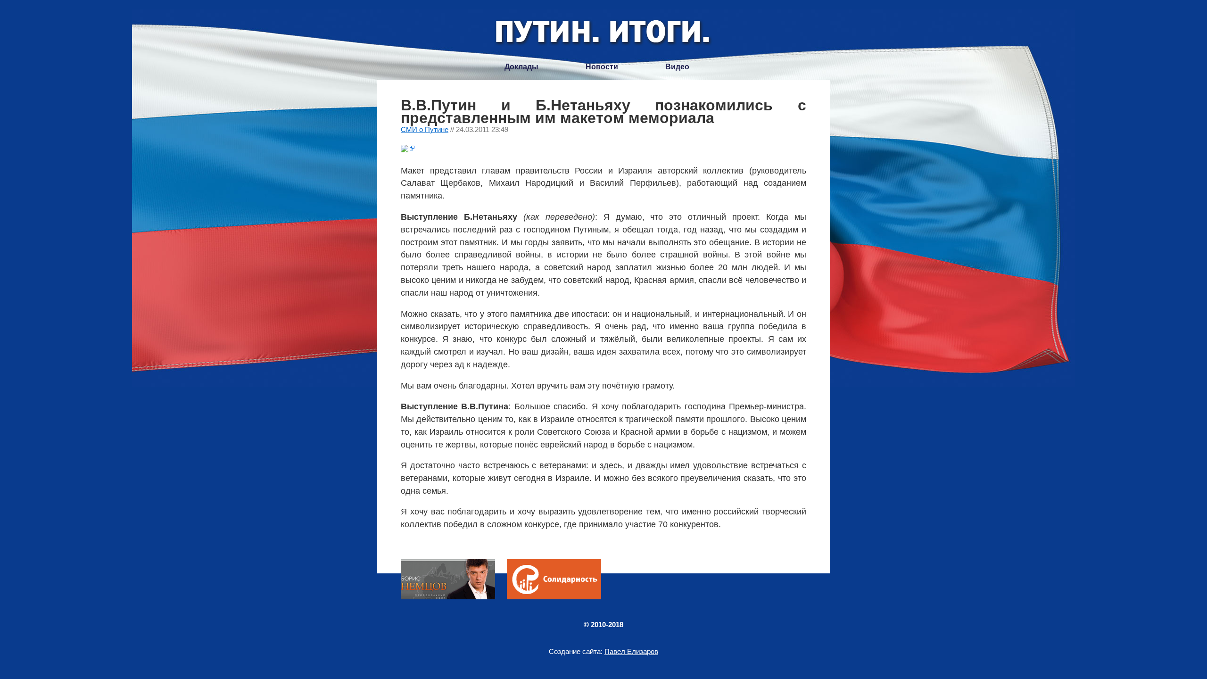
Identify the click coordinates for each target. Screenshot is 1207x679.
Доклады (521, 67)
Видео (677, 67)
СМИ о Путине (424, 129)
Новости (602, 67)
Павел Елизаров (631, 651)
